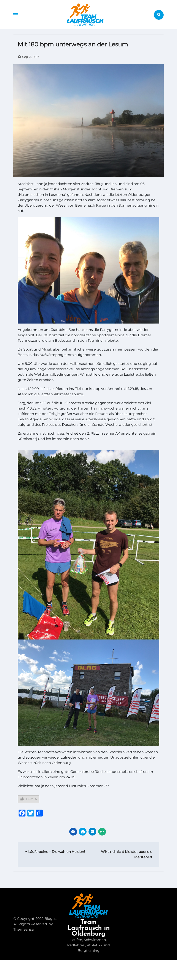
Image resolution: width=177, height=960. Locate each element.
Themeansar (24, 929)
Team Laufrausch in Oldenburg (88, 928)
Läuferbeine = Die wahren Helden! (56, 852)
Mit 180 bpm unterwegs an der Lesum (73, 44)
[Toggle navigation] (15, 14)
